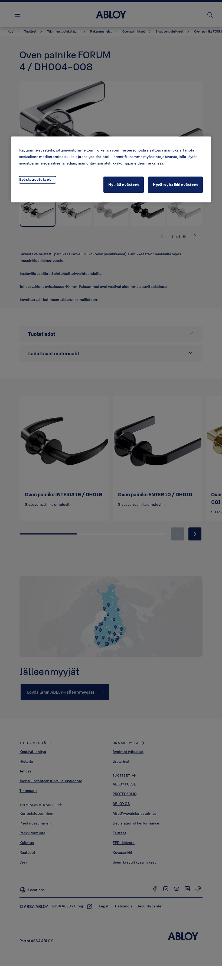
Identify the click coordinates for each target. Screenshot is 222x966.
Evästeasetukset (35, 179)
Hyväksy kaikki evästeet (175, 184)
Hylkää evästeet (123, 184)
